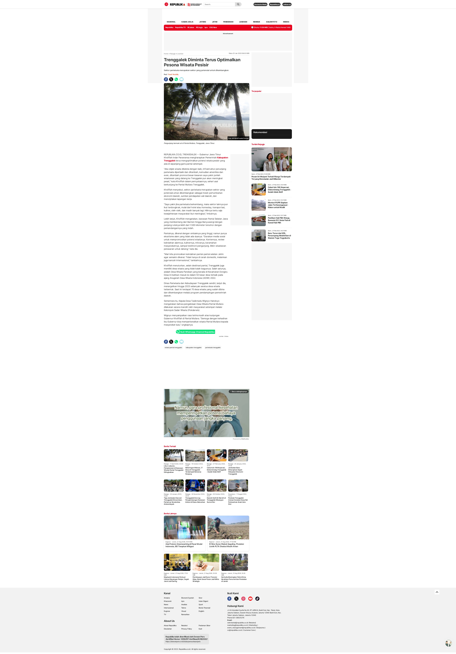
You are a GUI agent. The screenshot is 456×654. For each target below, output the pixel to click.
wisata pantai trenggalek (173, 347)
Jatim (214, 22)
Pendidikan (228, 22)
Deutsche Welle (260, 4)
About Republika (170, 625)
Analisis (184, 604)
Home (166, 54)
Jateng (202, 22)
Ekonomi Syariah (187, 598)
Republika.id (275, 4)
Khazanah (167, 601)
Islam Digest (203, 601)
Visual (183, 611)
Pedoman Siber (204, 625)
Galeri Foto (271, 22)
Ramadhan (185, 614)
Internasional (168, 608)
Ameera (167, 598)
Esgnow (167, 611)
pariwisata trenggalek (213, 347)
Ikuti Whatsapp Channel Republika (197, 332)
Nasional (171, 22)
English (201, 611)
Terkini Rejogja (258, 144)
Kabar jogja (187, 22)
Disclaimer (168, 629)
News (166, 604)
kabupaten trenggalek (194, 347)
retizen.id (287, 4)
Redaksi (184, 625)
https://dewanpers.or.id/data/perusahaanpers (183, 641)
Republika (169, 27)
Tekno (183, 608)
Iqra (182, 601)
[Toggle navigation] (166, 4)
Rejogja (172, 54)
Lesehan (180, 54)
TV (165, 614)
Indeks (286, 22)
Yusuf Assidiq (173, 74)
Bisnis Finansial (204, 608)
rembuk (256, 22)
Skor (200, 598)
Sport (201, 604)
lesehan (243, 22)
